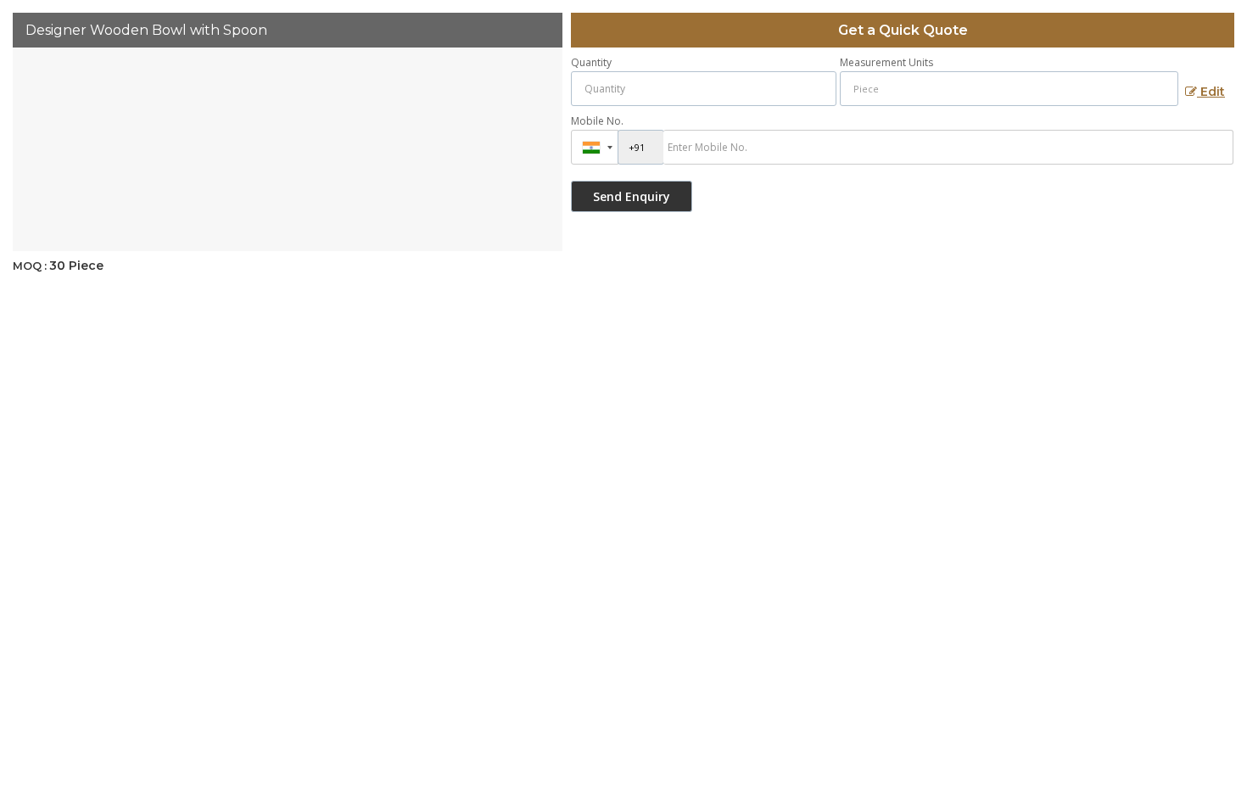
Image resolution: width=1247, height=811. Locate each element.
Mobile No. (597, 121)
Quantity (591, 62)
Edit (1211, 91)
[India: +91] (594, 147)
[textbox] (1009, 88)
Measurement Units (886, 62)
